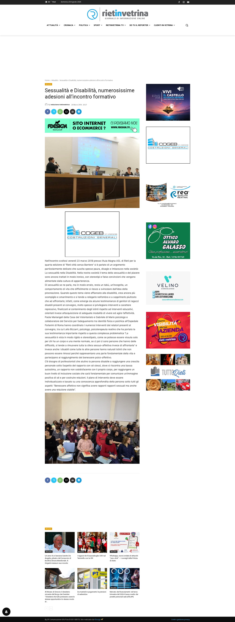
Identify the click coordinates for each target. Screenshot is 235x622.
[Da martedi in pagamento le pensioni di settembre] (92, 578)
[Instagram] (184, 2)
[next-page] (51, 608)
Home (47, 80)
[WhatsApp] (60, 111)
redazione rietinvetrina (60, 105)
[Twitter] (54, 111)
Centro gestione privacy (180, 619)
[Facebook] (179, 2)
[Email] (66, 111)
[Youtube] (188, 2)
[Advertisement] (117, 56)
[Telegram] (79, 111)
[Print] (72, 111)
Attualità (54, 80)
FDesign (98, 619)
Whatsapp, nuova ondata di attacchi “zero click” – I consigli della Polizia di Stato (124, 558)
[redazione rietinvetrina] (46, 104)
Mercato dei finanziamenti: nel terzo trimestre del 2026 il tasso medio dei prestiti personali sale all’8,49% (124, 594)
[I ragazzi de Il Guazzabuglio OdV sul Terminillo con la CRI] (92, 542)
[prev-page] (46, 608)
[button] (187, 25)
